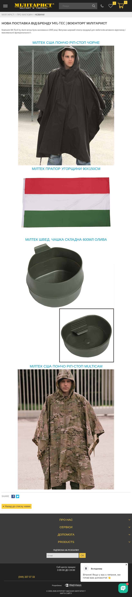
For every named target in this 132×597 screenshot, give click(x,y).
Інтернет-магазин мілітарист (71, 591)
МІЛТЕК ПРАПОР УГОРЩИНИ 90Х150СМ (66, 169)
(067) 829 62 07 (102, 6)
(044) (26, 576)
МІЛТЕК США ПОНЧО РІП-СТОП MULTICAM (66, 366)
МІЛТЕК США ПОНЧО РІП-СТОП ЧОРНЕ (66, 43)
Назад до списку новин (17, 506)
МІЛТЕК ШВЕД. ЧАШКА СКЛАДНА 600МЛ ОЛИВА (66, 240)
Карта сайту (66, 593)
